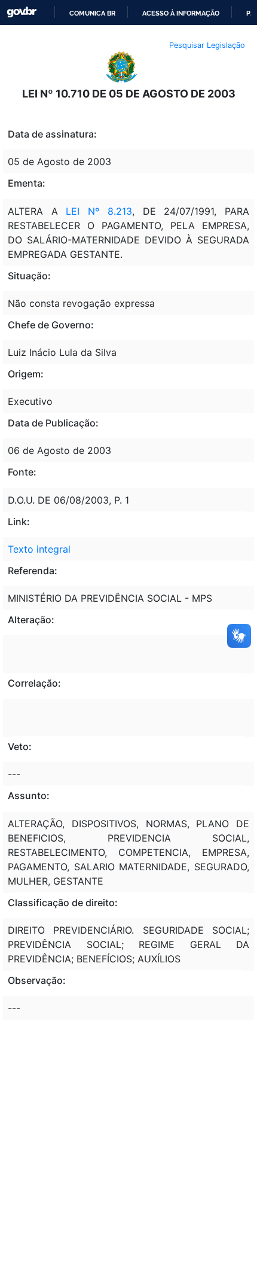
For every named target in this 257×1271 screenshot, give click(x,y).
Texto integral (39, 549)
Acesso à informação (180, 13)
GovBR (21, 12)
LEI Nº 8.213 (98, 211)
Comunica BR (92, 13)
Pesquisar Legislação (207, 45)
